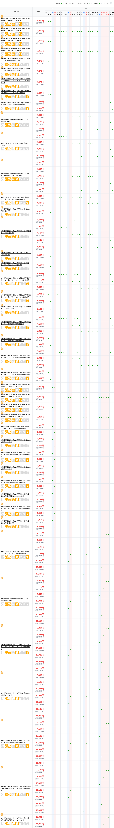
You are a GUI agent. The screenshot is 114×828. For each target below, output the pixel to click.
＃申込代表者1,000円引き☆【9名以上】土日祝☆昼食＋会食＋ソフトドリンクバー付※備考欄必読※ (16, 508)
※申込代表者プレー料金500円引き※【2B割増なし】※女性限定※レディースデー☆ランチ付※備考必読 (16, 81)
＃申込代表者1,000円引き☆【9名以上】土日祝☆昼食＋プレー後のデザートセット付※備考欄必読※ (16, 454)
